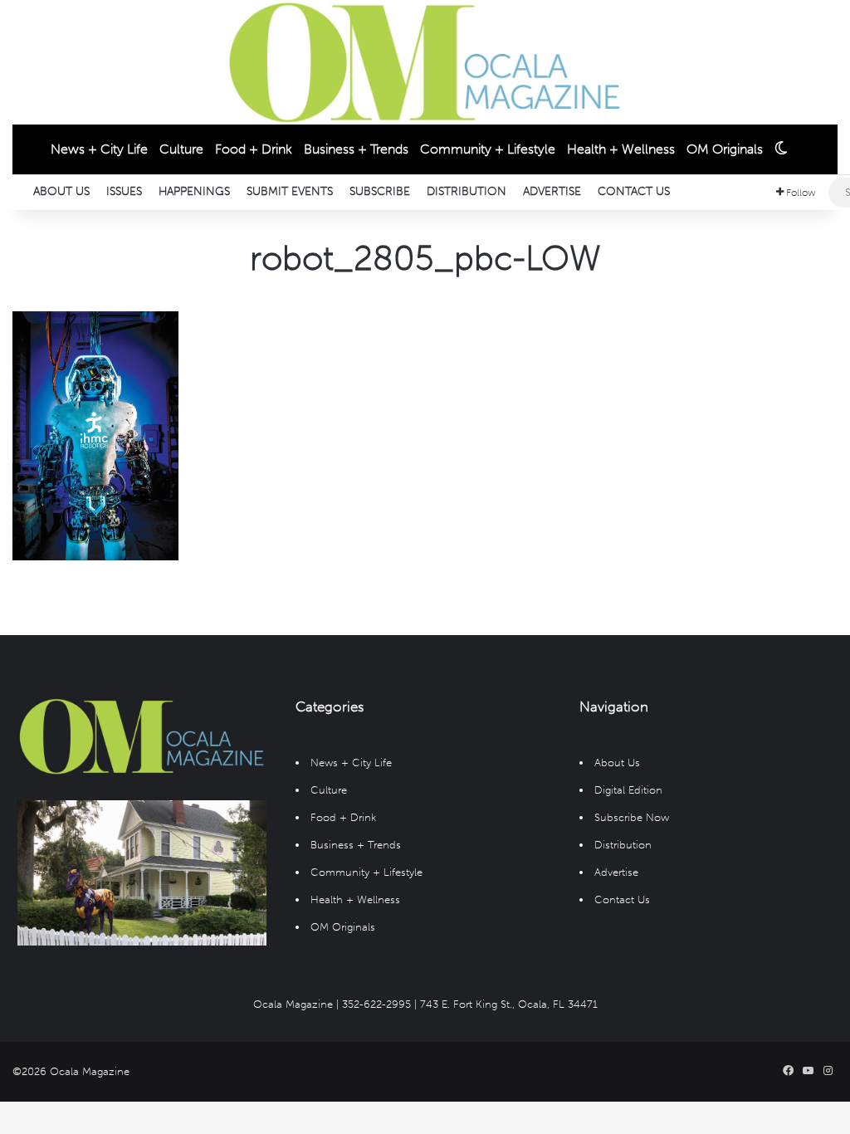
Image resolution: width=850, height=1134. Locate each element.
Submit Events (290, 191)
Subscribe (379, 191)
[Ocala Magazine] (424, 62)
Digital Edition (628, 790)
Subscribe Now (631, 817)
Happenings (194, 191)
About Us (61, 191)
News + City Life (99, 149)
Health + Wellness (621, 149)
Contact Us (634, 191)
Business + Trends (356, 149)
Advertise (552, 191)
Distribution (466, 191)
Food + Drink (253, 149)
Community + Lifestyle (487, 149)
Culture (181, 149)
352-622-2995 (376, 1004)
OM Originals (724, 149)
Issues (124, 191)
